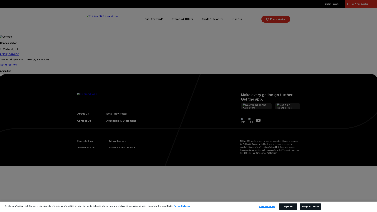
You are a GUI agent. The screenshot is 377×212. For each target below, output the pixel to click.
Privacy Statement (182, 205)
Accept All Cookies (310, 206)
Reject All (288, 206)
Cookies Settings (267, 206)
